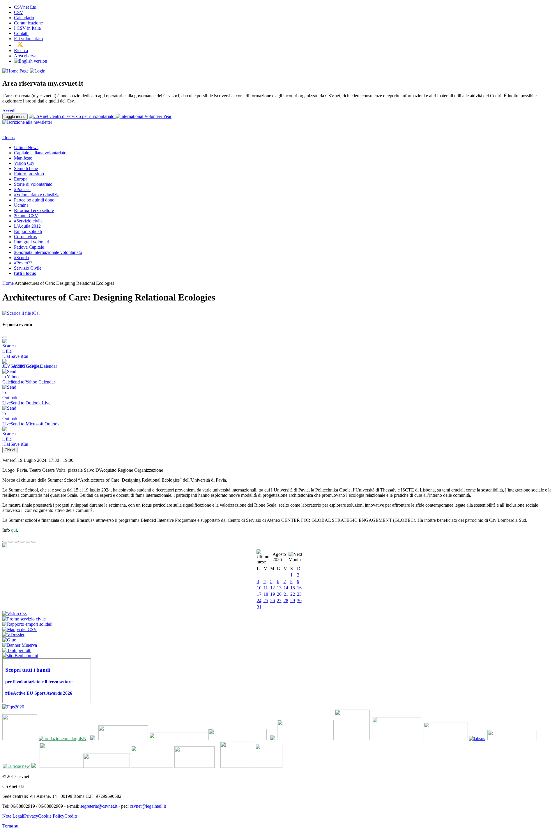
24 (259, 600)
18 (265, 594)
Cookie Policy (51, 816)
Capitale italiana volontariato (40, 152)
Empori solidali (28, 231)
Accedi (8, 110)
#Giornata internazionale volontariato (48, 252)
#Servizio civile (28, 220)
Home (8, 283)
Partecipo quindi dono (34, 199)
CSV (18, 12)
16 (299, 587)
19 (272, 594)
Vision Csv (24, 163)
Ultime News (26, 147)
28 (286, 600)
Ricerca (21, 50)
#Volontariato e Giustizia (36, 194)
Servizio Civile (27, 268)
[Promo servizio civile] (24, 618)
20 (279, 594)
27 (279, 600)
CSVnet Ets (25, 7)
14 (286, 587)
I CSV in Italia (27, 28)
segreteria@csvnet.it (98, 806)
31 (259, 606)
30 (299, 600)
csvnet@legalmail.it (148, 806)
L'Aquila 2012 (27, 226)
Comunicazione (28, 22)
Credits (70, 816)
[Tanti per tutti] (16, 650)
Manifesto (23, 157)
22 (292, 594)
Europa (20, 178)
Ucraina (21, 205)
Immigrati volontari (31, 241)
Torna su (10, 825)
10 (259, 587)
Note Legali (13, 816)
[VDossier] (13, 634)
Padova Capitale (29, 247)
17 (259, 594)
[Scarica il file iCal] (21, 311)
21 (286, 594)
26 (272, 600)
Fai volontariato (28, 38)
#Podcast (22, 189)
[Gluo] (9, 639)
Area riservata (27, 55)
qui (14, 530)
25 (265, 600)
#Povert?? (23, 262)
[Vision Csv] (14, 613)
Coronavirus (25, 236)
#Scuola (21, 257)
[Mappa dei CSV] (19, 629)
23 (299, 594)
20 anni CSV (26, 215)
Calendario (24, 17)
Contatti (21, 33)
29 (292, 600)
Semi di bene (26, 168)
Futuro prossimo (29, 173)
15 (292, 587)
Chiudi (10, 450)
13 (279, 587)
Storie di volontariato (33, 184)
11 (265, 587)
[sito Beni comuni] (20, 655)
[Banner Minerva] (19, 645)
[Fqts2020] (13, 706)
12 (272, 587)
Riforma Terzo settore (34, 210)
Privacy (31, 816)
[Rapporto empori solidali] (27, 624)
